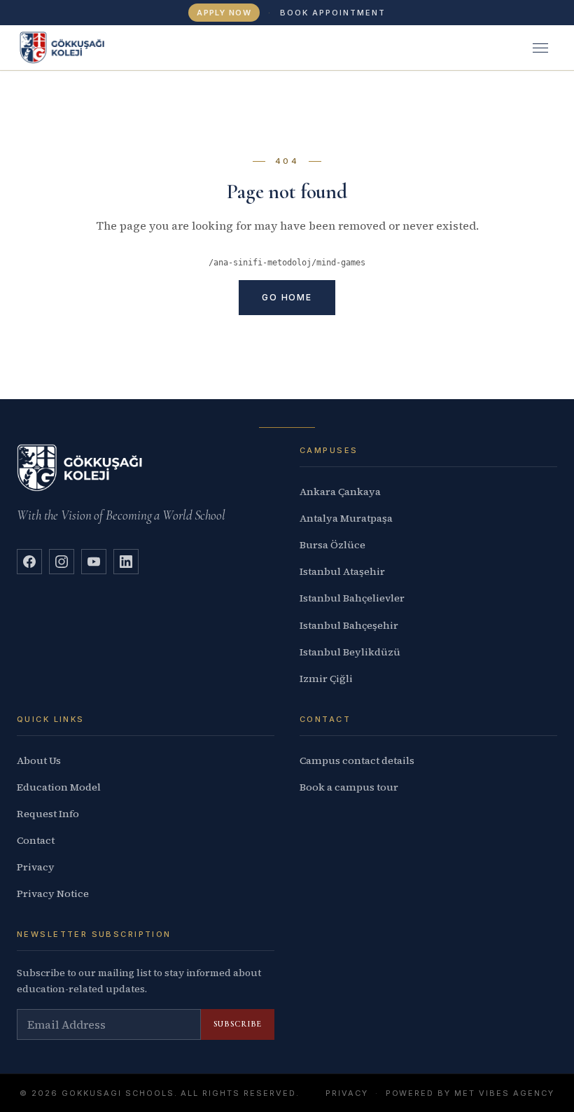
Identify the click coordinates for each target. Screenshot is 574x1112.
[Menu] (540, 48)
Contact (36, 840)
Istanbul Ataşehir (342, 571)
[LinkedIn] (126, 561)
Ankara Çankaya (340, 492)
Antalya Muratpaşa (346, 518)
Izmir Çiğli (326, 679)
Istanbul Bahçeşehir (349, 625)
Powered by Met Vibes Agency (470, 1093)
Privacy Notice (53, 894)
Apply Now (224, 13)
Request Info (48, 814)
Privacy (36, 867)
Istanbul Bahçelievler (352, 598)
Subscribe (238, 1024)
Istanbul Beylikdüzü (350, 652)
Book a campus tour (349, 787)
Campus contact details (357, 760)
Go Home (287, 297)
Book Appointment (333, 13)
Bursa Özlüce (332, 545)
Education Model (59, 787)
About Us (39, 760)
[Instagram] (61, 561)
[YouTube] (93, 561)
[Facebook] (29, 561)
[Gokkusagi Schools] (62, 48)
